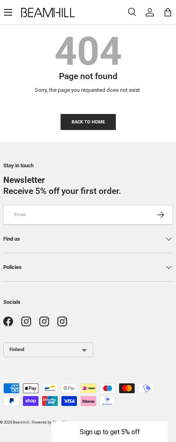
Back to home (88, 122)
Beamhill (21, 422)
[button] (110, 431)
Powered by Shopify (49, 422)
